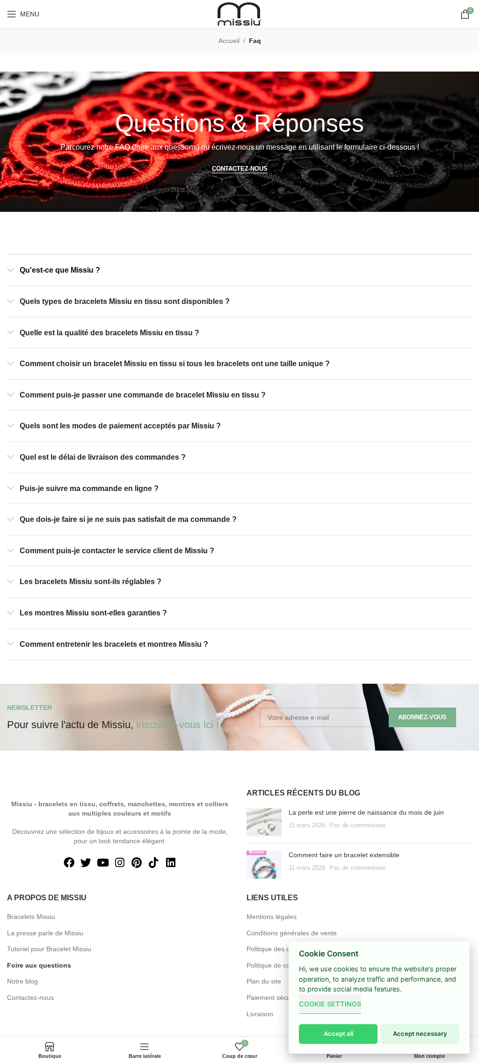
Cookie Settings (330, 1004)
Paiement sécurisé (274, 997)
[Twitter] (86, 862)
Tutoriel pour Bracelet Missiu (49, 949)
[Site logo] (239, 13)
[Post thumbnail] (264, 822)
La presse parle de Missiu (45, 933)
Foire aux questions (39, 965)
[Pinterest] (136, 862)
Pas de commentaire (357, 825)
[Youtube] (102, 862)
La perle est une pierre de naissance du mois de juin (366, 812)
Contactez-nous (30, 997)
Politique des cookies (278, 949)
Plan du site (264, 981)
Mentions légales (272, 916)
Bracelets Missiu (31, 916)
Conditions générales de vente (292, 933)
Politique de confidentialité (285, 965)
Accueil (229, 40)
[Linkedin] (170, 862)
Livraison (260, 1014)
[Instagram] (119, 862)
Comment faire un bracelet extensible (344, 855)
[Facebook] (68, 862)
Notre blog (22, 981)
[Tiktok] (153, 862)
